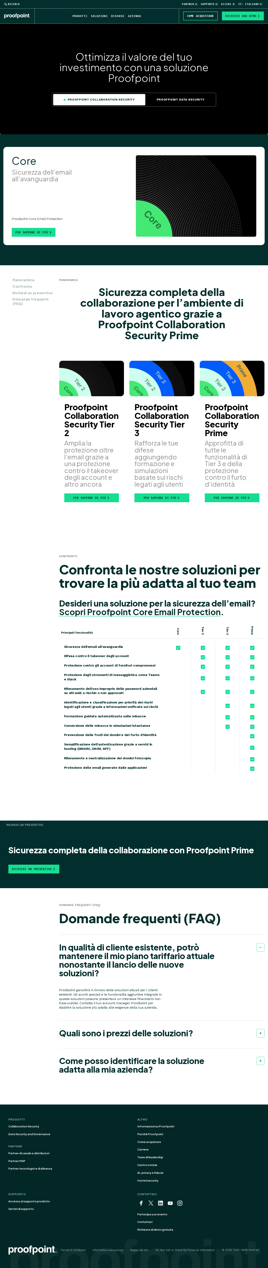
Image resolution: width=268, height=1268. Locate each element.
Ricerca (14, 4)
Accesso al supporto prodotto (29, 1201)
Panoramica (23, 280)
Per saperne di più (31, 232)
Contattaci (144, 1222)
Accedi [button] (226, 4)
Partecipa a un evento (152, 1214)
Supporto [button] (208, 4)
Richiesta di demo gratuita (155, 1229)
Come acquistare (149, 1142)
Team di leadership (150, 1157)
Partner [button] (188, 4)
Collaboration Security (23, 1126)
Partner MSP (16, 1161)
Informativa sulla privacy (108, 1250)
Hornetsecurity (147, 1180)
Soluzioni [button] (99, 16)
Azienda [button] (134, 16)
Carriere (143, 1149)
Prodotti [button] (80, 16)
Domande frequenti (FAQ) (31, 301)
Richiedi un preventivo (33, 293)
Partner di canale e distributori (28, 1153)
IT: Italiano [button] (248, 4)
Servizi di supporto (21, 1208)
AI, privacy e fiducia (150, 1172)
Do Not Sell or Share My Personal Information (185, 1250)
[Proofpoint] (19, 16)
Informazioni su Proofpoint (155, 1126)
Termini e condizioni (73, 1250)
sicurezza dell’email (212, 603)
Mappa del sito (139, 1250)
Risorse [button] (117, 16)
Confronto (22, 286)
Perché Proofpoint (150, 1134)
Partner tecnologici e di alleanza (30, 1168)
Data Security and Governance (29, 1134)
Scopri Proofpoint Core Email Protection (140, 612)
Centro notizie (147, 1165)
